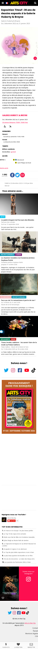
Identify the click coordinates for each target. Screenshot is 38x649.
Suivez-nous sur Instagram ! (28, 572)
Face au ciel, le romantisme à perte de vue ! (18, 300)
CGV (36, 636)
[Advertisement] (19, 459)
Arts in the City (30, 623)
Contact (35, 628)
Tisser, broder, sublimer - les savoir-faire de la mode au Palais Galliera (19, 343)
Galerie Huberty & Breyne (14, 115)
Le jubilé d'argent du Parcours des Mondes (17, 220)
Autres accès (4, 168)
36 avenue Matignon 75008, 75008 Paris (15, 122)
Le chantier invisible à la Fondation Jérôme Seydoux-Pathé (18, 259)
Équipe (35, 631)
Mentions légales (31, 633)
